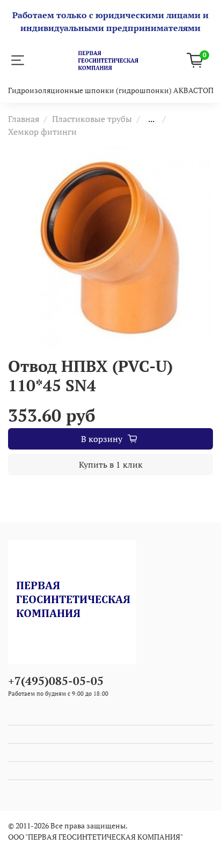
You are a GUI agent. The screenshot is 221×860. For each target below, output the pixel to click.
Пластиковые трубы (92, 119)
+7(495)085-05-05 (56, 680)
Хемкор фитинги (42, 132)
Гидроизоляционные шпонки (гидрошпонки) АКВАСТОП (110, 90)
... (151, 119)
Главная (23, 119)
